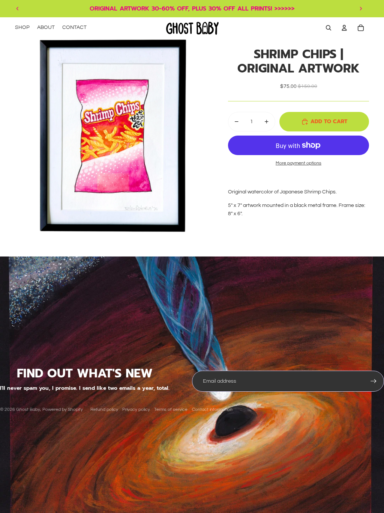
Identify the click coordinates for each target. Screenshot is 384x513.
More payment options (298, 163)
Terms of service (171, 409)
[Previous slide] (17, 8)
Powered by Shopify (62, 409)
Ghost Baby (28, 409)
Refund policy (104, 409)
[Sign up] (373, 381)
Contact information (212, 409)
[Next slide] (360, 8)
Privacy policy (136, 409)
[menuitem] (22, 28)
